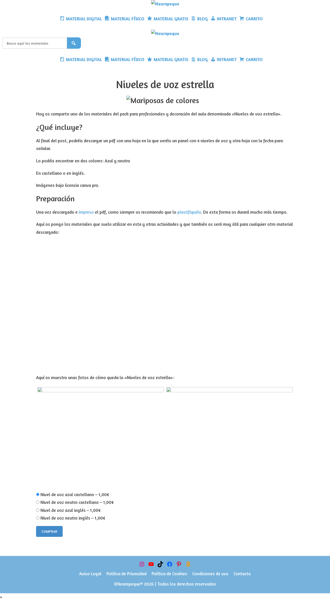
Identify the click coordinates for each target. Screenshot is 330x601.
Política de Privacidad (126, 573)
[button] (268, 19)
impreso (86, 212)
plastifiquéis (189, 212)
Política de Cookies (169, 573)
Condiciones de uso (210, 573)
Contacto (242, 573)
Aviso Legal (90, 573)
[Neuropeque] (165, 4)
